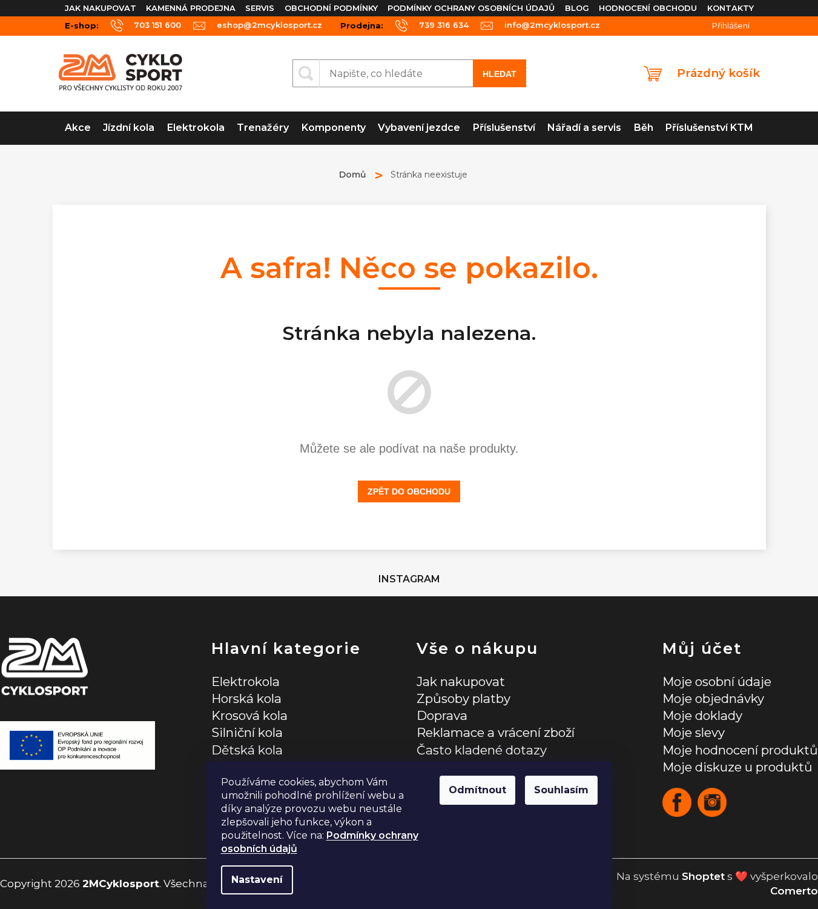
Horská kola (246, 698)
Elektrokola (245, 681)
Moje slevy (693, 732)
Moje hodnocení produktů (740, 750)
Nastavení (257, 879)
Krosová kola (249, 715)
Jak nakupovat (100, 8)
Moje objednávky (713, 698)
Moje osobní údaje (716, 681)
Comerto (794, 891)
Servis (259, 8)
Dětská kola (247, 750)
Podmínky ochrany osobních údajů (471, 8)
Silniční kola (247, 732)
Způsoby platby (463, 698)
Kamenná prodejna (191, 8)
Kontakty (730, 8)
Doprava (442, 715)
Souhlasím (561, 790)
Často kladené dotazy (482, 750)
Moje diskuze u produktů (737, 766)
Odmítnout (477, 790)
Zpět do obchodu (409, 491)
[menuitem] (78, 128)
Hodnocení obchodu (648, 8)
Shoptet (703, 876)
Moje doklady (702, 715)
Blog (577, 8)
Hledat (499, 74)
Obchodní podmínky (331, 8)
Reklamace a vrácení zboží (496, 732)
